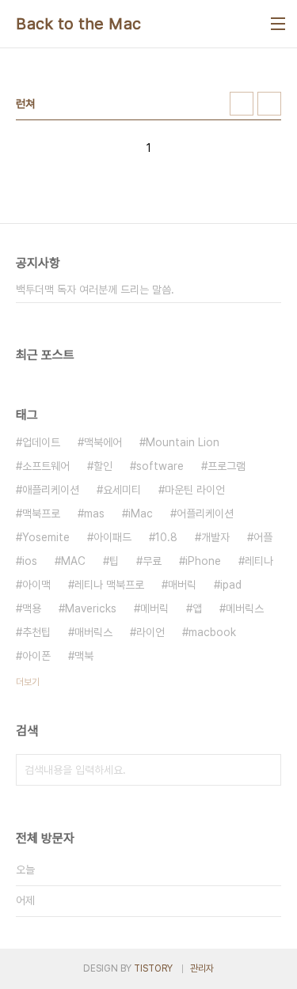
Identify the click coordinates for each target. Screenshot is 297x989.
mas (94, 513)
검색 (265, 770)
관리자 (202, 968)
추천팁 (36, 632)
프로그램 (227, 466)
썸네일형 (241, 104)
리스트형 (269, 104)
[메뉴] (278, 24)
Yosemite (46, 537)
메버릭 (154, 608)
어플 (262, 537)
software (160, 466)
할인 (102, 466)
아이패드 (112, 537)
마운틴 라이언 (195, 489)
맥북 (83, 656)
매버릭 (182, 584)
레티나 (259, 561)
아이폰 (36, 656)
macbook (212, 632)
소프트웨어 (46, 466)
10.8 (166, 537)
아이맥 (36, 584)
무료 (152, 561)
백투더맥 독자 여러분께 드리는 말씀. (95, 289)
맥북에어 (103, 442)
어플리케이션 (205, 513)
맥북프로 (41, 513)
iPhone (203, 561)
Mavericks (90, 608)
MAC (73, 561)
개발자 (215, 537)
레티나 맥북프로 (109, 584)
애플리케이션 (50, 489)
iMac (140, 513)
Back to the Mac (79, 24)
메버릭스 (245, 608)
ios (29, 561)
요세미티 (122, 489)
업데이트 (41, 442)
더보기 (28, 682)
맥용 (31, 608)
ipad (231, 584)
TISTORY (153, 968)
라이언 (150, 632)
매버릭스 (93, 632)
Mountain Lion (182, 442)
